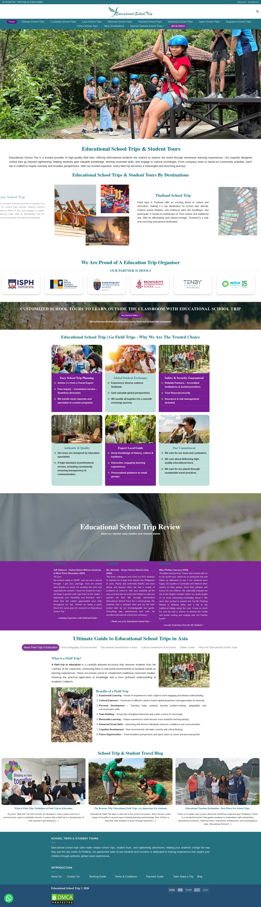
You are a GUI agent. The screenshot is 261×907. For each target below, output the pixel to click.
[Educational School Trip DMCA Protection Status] (62, 899)
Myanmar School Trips (120, 21)
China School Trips (87, 26)
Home (12, 21)
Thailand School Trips (150, 21)
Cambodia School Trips (63, 21)
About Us (241, 2)
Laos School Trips (92, 21)
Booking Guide (97, 876)
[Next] (252, 217)
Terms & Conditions (126, 876)
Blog (199, 876)
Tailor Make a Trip (183, 876)
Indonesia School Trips (180, 21)
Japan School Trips (209, 21)
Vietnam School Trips (32, 21)
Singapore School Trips (238, 21)
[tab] (40, 647)
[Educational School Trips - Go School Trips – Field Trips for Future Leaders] (130, 11)
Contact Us (253, 2)
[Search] (257, 11)
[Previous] (9, 217)
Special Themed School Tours (146, 26)
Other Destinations (114, 26)
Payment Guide (155, 876)
